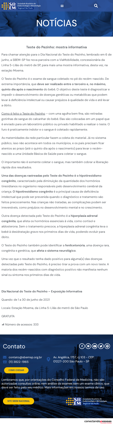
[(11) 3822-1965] (5, 361)
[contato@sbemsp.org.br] (4, 357)
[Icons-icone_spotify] (107, 346)
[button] (62, 5)
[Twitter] (101, 346)
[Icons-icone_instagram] (88, 346)
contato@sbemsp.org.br (25, 357)
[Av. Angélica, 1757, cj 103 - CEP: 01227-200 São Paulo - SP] (48, 359)
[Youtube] (94, 346)
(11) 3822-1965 (19, 362)
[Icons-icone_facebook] (82, 346)
